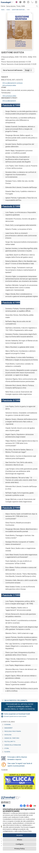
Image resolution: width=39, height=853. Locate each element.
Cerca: (3, 6)
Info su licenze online (9, 85)
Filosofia (7, 751)
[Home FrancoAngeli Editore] (7, 2)
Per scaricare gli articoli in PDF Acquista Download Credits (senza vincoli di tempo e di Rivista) (19, 706)
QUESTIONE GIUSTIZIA (18, 9)
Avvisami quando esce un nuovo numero (15, 716)
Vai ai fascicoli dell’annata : (16, 700)
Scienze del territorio (11, 738)
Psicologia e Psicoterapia (12, 731)
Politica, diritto (9, 741)
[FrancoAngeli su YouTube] (9, 803)
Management (8, 728)
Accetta (19, 835)
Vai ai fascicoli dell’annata (12, 70)
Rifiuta (19, 840)
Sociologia (7, 734)
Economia (7, 724)
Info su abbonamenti (9, 101)
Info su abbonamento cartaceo (13, 83)
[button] (16, 2)
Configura (19, 844)
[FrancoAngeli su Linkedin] (5, 803)
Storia (6, 748)
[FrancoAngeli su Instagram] (7, 803)
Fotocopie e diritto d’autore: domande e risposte (17, 758)
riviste (8, 9)
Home (2, 9)
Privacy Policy (19, 849)
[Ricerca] (37, 6)
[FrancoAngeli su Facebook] (2, 803)
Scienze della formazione (12, 745)
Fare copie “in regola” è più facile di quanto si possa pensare (20, 764)
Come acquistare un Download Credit (17, 714)
